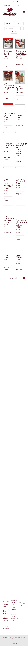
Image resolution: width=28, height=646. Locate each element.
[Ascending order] (22, 23)
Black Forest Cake (19, 258)
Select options (18, 126)
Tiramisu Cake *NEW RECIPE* (8, 54)
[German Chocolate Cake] (8, 136)
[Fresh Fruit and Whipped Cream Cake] (8, 172)
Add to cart (18, 65)
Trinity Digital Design (16, 637)
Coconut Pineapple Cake (21, 181)
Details (8, 66)
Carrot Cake (7, 257)
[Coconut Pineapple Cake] (20, 172)
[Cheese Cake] (20, 108)
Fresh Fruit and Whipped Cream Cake (8, 184)
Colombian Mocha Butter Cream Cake (21, 148)
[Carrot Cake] (8, 248)
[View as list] (15, 31)
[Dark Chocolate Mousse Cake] (8, 209)
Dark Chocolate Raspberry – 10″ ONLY (9, 87)
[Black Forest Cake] (20, 248)
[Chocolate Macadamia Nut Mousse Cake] (20, 211)
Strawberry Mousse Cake (9, 115)
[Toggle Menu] (24, 12)
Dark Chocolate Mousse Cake (9, 220)
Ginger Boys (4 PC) (19, 88)
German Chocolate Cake (9, 146)
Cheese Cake (20, 116)
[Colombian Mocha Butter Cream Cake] (20, 136)
